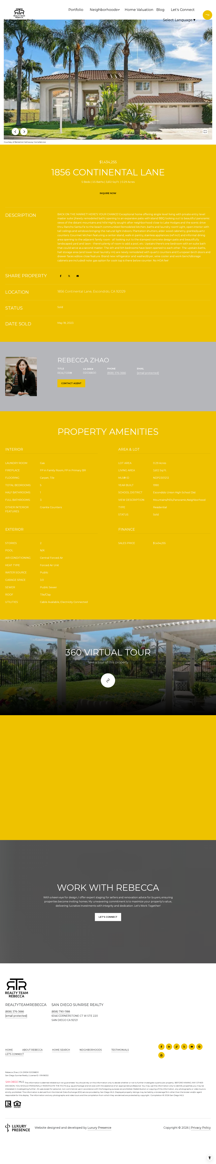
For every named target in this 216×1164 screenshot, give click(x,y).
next (24, 131)
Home (9, 1049)
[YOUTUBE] (192, 1047)
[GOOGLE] (199, 1047)
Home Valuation (138, 10)
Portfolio (75, 10)
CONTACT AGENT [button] (71, 383)
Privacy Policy (201, 1127)
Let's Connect (14, 1054)
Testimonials (120, 1049)
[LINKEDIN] (169, 1047)
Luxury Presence (99, 1127)
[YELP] (184, 1047)
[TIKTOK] (176, 1047)
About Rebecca (32, 1049)
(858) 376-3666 (116, 372)
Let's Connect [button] (108, 917)
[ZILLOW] (161, 1055)
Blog (160, 10)
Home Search (61, 1049)
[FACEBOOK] (161, 1047)
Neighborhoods (103, 10)
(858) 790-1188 (61, 1011)
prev (15, 131)
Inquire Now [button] (108, 193)
